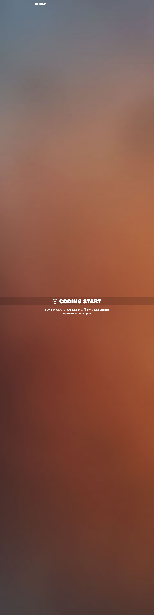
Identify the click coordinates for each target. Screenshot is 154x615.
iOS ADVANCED (115, 4)
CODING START (105, 4)
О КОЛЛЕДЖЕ (94, 4)
